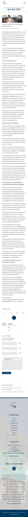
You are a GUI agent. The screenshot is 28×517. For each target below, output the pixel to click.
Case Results (14, 428)
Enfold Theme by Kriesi (14, 514)
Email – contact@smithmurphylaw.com (14, 453)
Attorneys (14, 425)
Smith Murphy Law (15, 28)
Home (14, 418)
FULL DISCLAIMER (11, 503)
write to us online (18, 301)
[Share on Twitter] (11, 313)
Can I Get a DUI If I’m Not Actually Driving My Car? (12, 391)
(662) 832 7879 (16, 451)
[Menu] (24, 3)
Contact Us (14, 434)
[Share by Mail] (23, 313)
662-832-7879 (14, 9)
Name (20, 343)
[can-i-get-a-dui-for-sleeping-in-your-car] (12, 19)
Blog (14, 432)
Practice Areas (14, 423)
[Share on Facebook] (5, 313)
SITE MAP (19, 503)
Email (20, 348)
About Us (14, 421)
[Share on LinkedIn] (17, 313)
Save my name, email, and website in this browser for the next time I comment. (13, 359)
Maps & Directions (14, 456)
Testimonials (14, 430)
